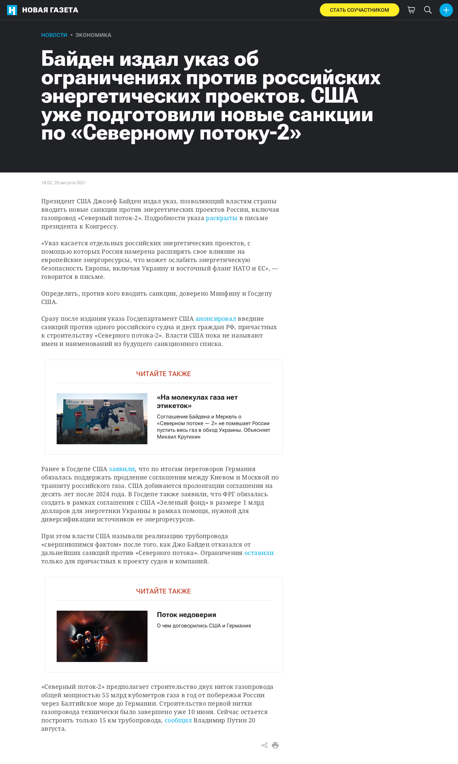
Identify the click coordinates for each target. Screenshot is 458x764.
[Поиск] (427, 10)
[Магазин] (411, 10)
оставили (259, 553)
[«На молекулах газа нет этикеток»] (163, 407)
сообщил (178, 720)
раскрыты (221, 218)
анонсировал (215, 318)
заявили (122, 469)
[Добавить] (446, 10)
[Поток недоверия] (163, 624)
